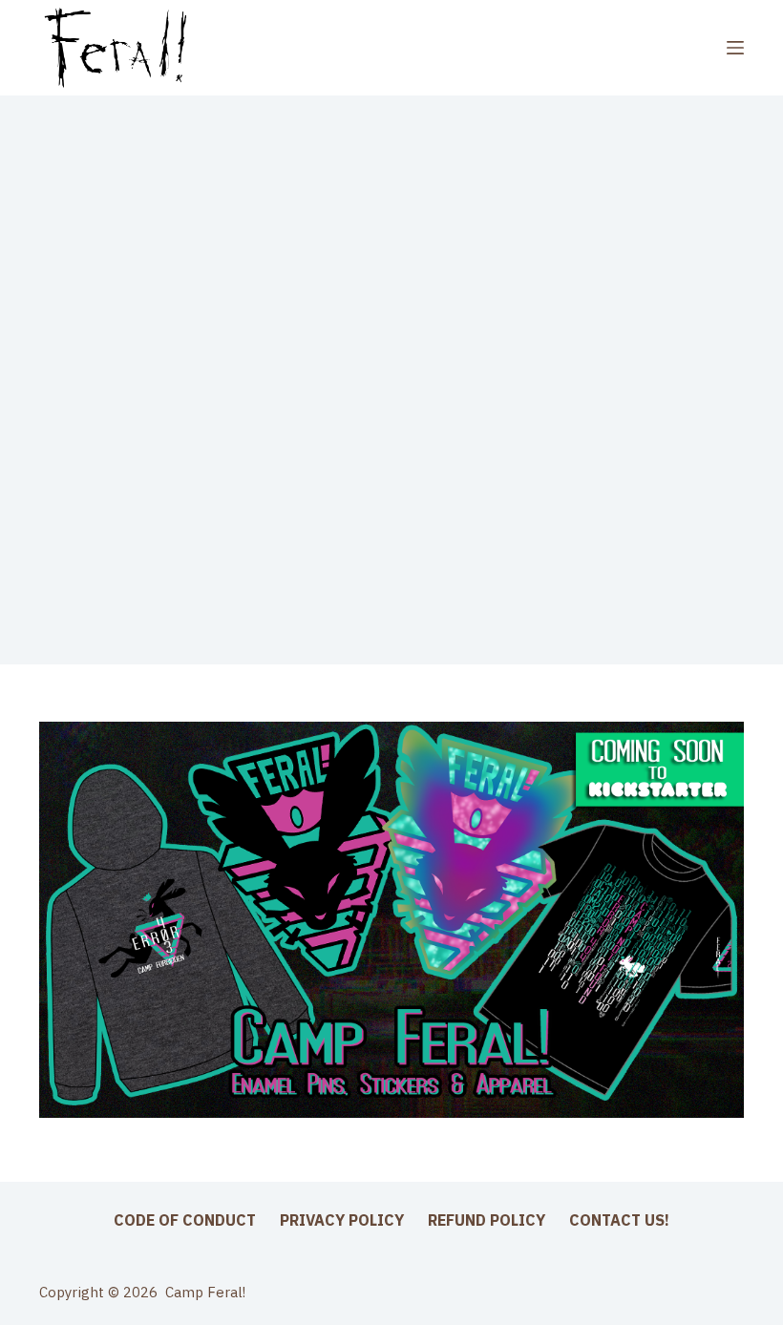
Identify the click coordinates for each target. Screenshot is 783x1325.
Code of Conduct (185, 1220)
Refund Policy (486, 1220)
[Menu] (735, 47)
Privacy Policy (342, 1220)
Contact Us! (619, 1220)
